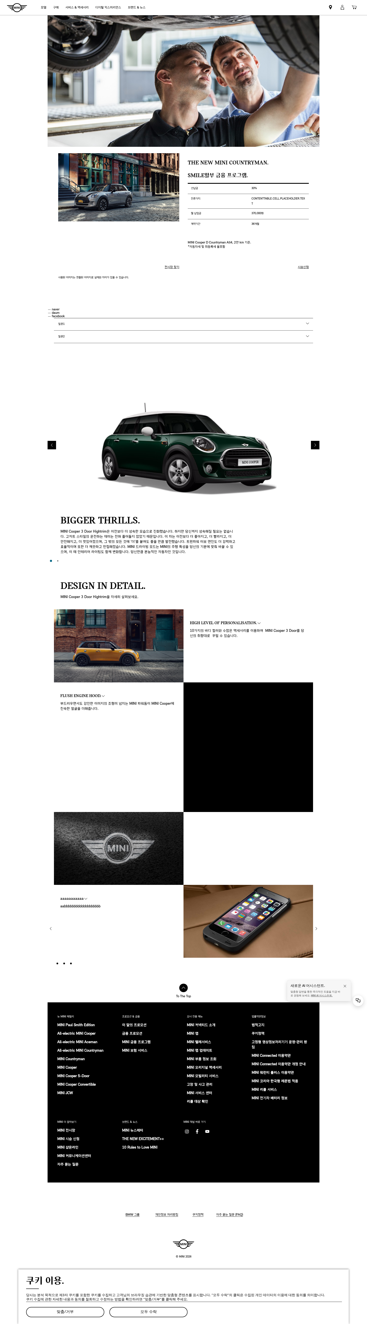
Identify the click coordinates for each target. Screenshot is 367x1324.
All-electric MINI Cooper (76, 1034)
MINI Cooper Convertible (76, 1085)
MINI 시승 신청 (68, 1139)
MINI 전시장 (66, 1131)
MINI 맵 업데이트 (199, 1051)
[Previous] (52, 445)
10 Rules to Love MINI (139, 1148)
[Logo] (183, 1244)
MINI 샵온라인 (67, 1148)
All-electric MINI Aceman (77, 1042)
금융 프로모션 (132, 1034)
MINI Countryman (71, 1059)
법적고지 (258, 1025)
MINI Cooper (67, 1068)
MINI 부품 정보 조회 (201, 1059)
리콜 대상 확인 (197, 1102)
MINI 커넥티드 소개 (201, 1025)
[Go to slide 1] (51, 561)
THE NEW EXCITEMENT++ (143, 1139)
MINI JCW (65, 1093)
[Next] (315, 445)
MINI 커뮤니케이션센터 (74, 1156)
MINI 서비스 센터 (199, 1093)
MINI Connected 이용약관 (271, 1056)
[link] (108, 7)
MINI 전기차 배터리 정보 (270, 1098)
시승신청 (303, 267)
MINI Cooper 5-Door (73, 1076)
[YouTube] (207, 1131)
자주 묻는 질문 (68, 1165)
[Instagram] (187, 1131)
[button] (342, 7)
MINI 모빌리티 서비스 (203, 1076)
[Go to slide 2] (57, 561)
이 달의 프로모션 (134, 1025)
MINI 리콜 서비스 (264, 1090)
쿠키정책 (258, 1034)
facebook (58, 316)
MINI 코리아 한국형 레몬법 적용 (275, 1081)
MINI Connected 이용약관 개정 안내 (279, 1064)
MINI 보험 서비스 (134, 1051)
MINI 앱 (192, 1034)
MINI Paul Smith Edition (76, 1025)
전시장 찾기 (172, 267)
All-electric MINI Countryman (80, 1051)
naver (55, 309)
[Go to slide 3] (71, 963)
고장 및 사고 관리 (199, 1085)
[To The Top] (183, 988)
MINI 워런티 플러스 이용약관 (273, 1073)
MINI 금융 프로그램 (136, 1042)
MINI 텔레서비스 (199, 1042)
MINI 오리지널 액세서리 (204, 1068)
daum (55, 313)
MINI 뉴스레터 (132, 1131)
